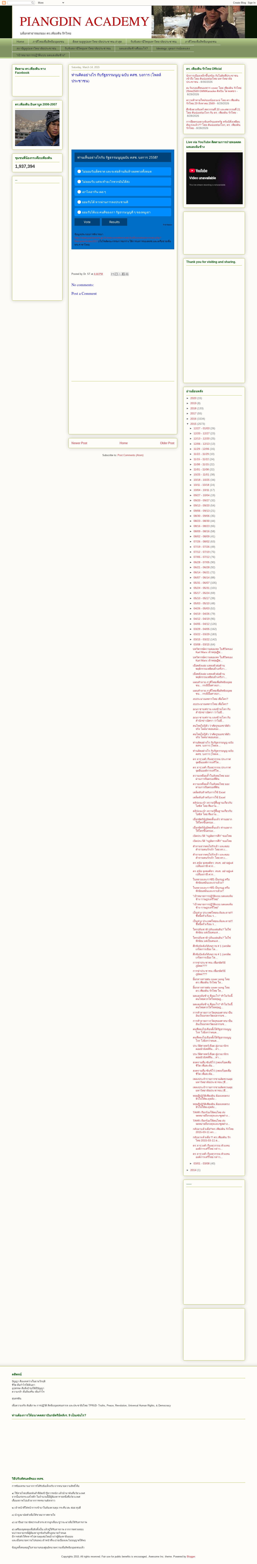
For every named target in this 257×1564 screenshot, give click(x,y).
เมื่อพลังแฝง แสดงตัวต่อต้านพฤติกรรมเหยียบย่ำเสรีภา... (210, 667)
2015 (193, 423)
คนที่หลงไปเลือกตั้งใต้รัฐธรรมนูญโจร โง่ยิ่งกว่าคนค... (212, 1031)
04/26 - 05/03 (202, 608)
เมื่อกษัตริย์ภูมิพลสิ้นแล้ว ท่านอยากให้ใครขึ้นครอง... (212, 821)
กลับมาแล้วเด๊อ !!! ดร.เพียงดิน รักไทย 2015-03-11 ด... (211, 1139)
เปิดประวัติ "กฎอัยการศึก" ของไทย (212, 835)
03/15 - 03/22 (202, 639)
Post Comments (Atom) (130, 455)
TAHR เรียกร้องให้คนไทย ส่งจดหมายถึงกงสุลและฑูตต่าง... (211, 1114)
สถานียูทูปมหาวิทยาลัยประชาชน (36, 48)
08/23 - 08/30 (202, 520)
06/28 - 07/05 (202, 562)
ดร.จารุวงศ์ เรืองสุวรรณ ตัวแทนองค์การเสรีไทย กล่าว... (211, 1147)
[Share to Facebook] (123, 274)
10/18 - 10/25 (202, 479)
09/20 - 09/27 (202, 500)
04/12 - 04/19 (202, 618)
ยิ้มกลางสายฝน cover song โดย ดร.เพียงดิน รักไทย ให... (211, 981)
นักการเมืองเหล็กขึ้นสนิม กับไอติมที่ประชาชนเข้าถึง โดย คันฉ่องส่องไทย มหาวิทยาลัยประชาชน (212, 79)
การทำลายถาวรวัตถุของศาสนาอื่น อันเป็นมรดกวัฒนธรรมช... (212, 1014)
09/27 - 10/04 (202, 495)
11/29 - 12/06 (202, 448)
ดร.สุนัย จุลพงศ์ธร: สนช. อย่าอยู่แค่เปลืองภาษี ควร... (213, 864)
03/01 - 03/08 (202, 1163)
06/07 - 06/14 (202, 577)
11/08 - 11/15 (202, 464)
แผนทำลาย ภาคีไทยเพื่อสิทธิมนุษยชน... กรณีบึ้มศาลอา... (212, 684)
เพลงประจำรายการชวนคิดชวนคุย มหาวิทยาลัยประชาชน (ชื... (212, 1080)
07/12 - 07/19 (202, 551)
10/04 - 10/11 (202, 489)
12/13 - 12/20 (202, 438)
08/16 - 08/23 (202, 525)
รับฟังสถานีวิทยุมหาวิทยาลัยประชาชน (153, 41)
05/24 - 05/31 (202, 587)
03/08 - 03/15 (202, 644)
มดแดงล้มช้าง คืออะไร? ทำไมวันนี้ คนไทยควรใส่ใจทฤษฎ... (213, 997)
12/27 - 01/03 (202, 428)
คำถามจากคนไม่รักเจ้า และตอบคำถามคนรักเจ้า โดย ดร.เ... (211, 848)
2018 (193, 408)
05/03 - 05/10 (202, 603)
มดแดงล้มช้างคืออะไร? (133, 48)
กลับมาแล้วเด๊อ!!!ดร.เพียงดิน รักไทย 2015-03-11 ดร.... (213, 1130)
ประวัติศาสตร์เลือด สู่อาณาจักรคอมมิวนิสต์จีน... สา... (211, 1047)
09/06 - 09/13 (202, 510)
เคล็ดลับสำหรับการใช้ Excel (209, 792)
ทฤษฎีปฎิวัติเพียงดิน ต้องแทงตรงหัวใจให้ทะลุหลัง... (211, 1097)
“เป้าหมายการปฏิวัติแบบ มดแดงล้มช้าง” (41, 55)
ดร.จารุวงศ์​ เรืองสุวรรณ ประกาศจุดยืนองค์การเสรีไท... (212, 761)
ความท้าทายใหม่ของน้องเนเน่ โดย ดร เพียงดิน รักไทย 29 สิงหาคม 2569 (213, 102)
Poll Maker (167, 225)
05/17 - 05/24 (202, 592)
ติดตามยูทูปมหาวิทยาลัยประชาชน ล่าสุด (97, 41)
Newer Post (79, 443)
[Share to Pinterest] (127, 274)
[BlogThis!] (116, 274)
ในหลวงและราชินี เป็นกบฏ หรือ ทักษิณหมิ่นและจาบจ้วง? (211, 881)
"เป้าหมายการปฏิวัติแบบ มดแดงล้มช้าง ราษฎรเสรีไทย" (213, 897)
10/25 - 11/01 (202, 474)
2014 (193, 1170)
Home (20, 41)
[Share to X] (120, 274)
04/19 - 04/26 (202, 613)
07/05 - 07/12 (202, 556)
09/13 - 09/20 (202, 505)
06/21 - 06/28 (202, 567)
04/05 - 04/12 (202, 623)
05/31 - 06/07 (202, 582)
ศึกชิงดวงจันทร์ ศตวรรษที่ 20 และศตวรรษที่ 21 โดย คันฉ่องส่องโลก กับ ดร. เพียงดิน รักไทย (213, 111)
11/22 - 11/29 (202, 453)
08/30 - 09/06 (202, 515)
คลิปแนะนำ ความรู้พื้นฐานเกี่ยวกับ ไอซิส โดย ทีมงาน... (212, 804)
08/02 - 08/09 (202, 536)
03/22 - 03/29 (202, 634)
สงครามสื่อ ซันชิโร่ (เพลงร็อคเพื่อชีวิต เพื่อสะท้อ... (212, 1064)
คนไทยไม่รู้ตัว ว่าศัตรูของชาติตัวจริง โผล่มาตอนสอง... (211, 727)
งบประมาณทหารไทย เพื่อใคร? (210, 698)
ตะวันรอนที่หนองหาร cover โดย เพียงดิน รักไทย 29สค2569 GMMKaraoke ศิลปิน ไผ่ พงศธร (213, 89)
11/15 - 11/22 (202, 459)
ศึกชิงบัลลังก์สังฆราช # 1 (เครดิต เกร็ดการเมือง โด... (212, 947)
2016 (193, 418)
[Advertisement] (122, 116)
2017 (193, 413)
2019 (193, 403)
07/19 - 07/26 (202, 546)
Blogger (191, 1556)
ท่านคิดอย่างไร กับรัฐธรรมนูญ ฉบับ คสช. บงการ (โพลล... (213, 744)
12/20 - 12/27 (202, 433)
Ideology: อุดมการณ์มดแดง (173, 48)
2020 (193, 398)
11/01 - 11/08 (202, 469)
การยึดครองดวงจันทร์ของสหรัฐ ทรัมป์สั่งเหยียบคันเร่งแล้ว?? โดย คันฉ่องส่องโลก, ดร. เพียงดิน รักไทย (213, 125)
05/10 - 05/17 (202, 598)
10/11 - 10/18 (202, 484)
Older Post (167, 443)
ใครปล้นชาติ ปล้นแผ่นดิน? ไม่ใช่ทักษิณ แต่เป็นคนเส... (212, 931)
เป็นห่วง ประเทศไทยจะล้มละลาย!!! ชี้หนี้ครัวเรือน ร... (213, 914)
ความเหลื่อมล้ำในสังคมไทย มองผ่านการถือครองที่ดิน (211, 777)
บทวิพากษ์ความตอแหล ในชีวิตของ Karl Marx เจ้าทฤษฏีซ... (213, 650)
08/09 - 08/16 (202, 531)
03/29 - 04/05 (202, 628)
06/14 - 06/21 (202, 572)
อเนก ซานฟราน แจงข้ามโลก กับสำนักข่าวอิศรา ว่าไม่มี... (211, 711)
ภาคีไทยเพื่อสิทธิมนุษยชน (48, 41)
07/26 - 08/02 (202, 541)
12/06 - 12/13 (202, 443)
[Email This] (113, 274)
